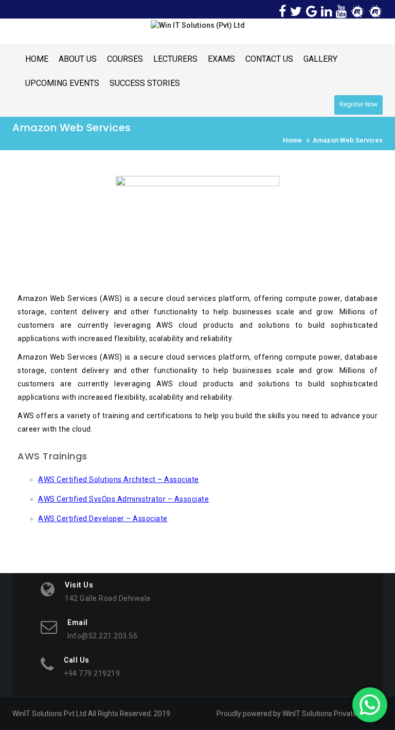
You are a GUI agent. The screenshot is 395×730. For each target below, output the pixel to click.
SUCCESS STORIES (145, 83)
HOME (36, 59)
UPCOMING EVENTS (62, 83)
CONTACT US (269, 59)
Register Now (358, 104)
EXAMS (221, 59)
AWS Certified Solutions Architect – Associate (118, 479)
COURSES (125, 59)
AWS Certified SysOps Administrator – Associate (123, 499)
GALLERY (320, 59)
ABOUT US (78, 59)
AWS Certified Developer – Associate (103, 518)
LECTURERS (175, 59)
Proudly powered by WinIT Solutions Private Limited (300, 713)
